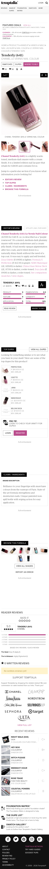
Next (46, 75)
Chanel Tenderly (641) (13, 155)
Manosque (16, 398)
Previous (42, 75)
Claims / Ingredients (16, 186)
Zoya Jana (39, 269)
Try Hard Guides (32, 849)
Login (40, 3)
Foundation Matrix (22, 9)
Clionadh (6, 32)
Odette (14, 377)
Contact (6, 849)
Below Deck (16, 408)
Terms (5, 862)
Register (20, 433)
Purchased (42, 228)
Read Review (9, 308)
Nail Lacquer (8, 48)
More (41, 8)
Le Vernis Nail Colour (25, 58)
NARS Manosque (39, 262)
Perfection (16, 367)
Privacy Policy (8, 859)
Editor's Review (13, 179)
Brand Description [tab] (11, 481)
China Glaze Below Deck (35, 266)
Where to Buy (31, 64)
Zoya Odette (7, 259)
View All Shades (24, 566)
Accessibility (8, 865)
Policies (5, 853)
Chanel (6, 58)
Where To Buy (38, 308)
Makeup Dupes (12, 9)
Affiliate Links (31, 228)
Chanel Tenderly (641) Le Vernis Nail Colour (24, 233)
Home (4, 45)
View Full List (24, 725)
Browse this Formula (16, 189)
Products (14, 45)
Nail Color (22, 48)
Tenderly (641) (12, 55)
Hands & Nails (38, 45)
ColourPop (7, 36)
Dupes (18, 64)
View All (27, 25)
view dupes (17, 275)
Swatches (33, 8)
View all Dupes (38, 349)
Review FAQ (7, 856)
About (5, 846)
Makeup (25, 45)
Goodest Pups (31, 853)
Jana (13, 388)
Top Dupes (10, 183)
